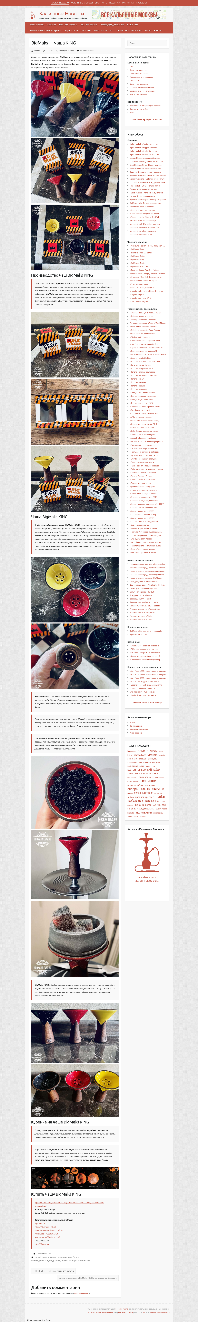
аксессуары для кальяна (139, 762)
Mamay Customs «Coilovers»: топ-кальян (147, 179)
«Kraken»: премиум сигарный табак (145, 313)
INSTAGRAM (128, 3)
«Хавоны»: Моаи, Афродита (142, 287)
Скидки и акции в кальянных (142, 91)
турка (49, 1261)
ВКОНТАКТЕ (101, 3)
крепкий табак (150, 769)
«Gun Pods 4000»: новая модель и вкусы (148, 674)
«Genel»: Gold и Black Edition (142, 480)
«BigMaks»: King (137, 260)
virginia (153, 754)
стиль (44, 1261)
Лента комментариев (139, 729)
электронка (158, 813)
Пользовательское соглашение (100, 1312)
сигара (130, 793)
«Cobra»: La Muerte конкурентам (144, 521)
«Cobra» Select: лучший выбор (143, 514)
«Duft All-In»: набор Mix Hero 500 (144, 414)
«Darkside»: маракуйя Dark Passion (145, 330)
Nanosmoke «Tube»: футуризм (143, 231)
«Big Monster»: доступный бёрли (144, 455)
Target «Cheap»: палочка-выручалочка (146, 193)
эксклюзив (85, 1261)
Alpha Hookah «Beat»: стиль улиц (144, 144)
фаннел (56, 1261)
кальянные (150, 766)
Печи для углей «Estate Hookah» (144, 581)
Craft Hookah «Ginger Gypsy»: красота (146, 161)
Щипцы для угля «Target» (141, 599)
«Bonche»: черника (138, 382)
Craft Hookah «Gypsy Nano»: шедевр (145, 165)
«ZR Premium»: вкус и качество (143, 448)
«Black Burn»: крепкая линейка (143, 327)
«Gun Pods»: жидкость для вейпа (144, 681)
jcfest (129, 755)
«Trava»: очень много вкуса (142, 462)
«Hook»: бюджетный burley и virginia (145, 535)
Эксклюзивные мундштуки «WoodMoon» (147, 567)
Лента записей (136, 726)
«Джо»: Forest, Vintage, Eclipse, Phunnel (147, 274)
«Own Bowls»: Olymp (139, 301)
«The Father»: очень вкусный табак (145, 341)
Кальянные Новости (61, 13)
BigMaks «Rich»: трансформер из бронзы (148, 200)
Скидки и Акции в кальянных (77, 30)
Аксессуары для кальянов (141, 77)
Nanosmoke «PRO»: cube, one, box (145, 224)
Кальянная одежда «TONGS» (143, 592)
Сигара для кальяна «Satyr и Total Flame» (148, 323)
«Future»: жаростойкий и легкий (143, 528)
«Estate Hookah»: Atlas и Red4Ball (144, 217)
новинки (47, 1257)
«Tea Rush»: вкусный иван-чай (143, 473)
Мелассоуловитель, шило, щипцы (145, 606)
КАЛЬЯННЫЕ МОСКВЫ (82, 3)
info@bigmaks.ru (42, 1244)
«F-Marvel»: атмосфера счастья (144, 649)
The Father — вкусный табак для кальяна (53, 1271)
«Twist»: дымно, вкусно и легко (143, 494)
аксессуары (152, 759)
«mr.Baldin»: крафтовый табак (143, 553)
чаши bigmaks (73, 1261)
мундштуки (131, 777)
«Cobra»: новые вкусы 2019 (142, 518)
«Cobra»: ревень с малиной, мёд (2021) (147, 504)
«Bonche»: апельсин (138, 389)
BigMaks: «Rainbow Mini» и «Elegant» (146, 631)
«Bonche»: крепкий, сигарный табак (145, 361)
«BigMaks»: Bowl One (139, 267)
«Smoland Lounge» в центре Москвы (145, 653)
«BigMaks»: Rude (137, 263)
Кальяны (51, 24)
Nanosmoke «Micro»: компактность (145, 227)
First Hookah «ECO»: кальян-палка (145, 186)
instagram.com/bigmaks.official (49, 1230)
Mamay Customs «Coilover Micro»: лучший (148, 175)
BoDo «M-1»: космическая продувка (145, 172)
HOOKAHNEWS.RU (60, 3)
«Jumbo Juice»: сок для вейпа (143, 695)
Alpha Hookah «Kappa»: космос (143, 148)
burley (153, 751)
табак (161, 797)
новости (55, 1257)
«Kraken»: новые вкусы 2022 (142, 316)
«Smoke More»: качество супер (143, 281)
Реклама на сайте (125, 1312)
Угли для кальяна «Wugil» (141, 616)
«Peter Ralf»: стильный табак (142, 334)
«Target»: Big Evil (137, 294)
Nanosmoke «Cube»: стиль (141, 234)
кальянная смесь (136, 766)
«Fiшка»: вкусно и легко (140, 483)
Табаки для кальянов (139, 73)
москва (153, 773)
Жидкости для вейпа (139, 109)
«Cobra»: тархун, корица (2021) (143, 507)
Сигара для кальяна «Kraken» (143, 320)
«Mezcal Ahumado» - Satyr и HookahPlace (148, 354)
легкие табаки (133, 774)
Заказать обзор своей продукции (45, 30)
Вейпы (132, 113)
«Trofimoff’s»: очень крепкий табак (145, 407)
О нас (148, 30)
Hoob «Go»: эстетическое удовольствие (147, 182)
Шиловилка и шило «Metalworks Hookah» (148, 585)
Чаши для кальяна (88, 24)
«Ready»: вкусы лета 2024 (141, 400)
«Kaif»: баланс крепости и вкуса (144, 431)
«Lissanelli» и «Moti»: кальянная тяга (146, 685)
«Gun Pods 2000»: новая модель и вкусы (148, 678)
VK (144, 1312)
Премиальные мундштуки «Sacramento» (147, 564)
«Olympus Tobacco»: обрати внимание (146, 347)
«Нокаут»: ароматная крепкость (143, 490)
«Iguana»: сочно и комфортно (142, 487)
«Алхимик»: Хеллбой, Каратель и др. (146, 277)
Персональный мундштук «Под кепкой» (147, 574)
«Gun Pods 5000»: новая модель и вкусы (148, 671)
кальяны (133, 769)
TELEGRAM (114, 3)
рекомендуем (65, 1257)
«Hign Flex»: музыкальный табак (144, 344)
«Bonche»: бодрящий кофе (141, 368)
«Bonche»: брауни (137, 386)
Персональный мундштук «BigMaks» (146, 578)
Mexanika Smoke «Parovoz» (142, 207)
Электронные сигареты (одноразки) (145, 106)
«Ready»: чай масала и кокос (142, 393)
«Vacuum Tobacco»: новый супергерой (146, 441)
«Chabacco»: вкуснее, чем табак (144, 500)
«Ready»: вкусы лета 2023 (141, 403)
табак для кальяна (143, 800)
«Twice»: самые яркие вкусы (142, 434)
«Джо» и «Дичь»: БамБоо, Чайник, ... (146, 270)
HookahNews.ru (37, 24)
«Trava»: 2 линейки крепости (142, 688)
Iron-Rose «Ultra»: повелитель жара (145, 168)
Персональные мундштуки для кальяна (147, 571)
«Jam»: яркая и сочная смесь (143, 445)
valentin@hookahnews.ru (159, 1312)
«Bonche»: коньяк (137, 379)
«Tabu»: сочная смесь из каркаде (144, 466)
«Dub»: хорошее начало (140, 525)
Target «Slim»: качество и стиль (143, 189)
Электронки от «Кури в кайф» (143, 692)
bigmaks (38, 1257)
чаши (63, 1261)
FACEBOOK (141, 3)
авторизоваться (81, 1293)
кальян (156, 762)
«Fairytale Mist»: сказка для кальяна (145, 532)
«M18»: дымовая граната (140, 417)
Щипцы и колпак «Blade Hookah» (144, 602)
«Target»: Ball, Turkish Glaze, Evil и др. (146, 291)
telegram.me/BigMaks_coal (47, 1237)
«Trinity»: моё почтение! (140, 337)
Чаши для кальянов (138, 70)
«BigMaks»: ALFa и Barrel (141, 253)
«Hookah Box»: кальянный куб (143, 221)
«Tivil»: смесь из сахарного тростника (146, 469)
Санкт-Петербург (139, 759)
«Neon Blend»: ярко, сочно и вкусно (145, 542)
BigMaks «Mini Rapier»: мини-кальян (145, 203)
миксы (144, 773)
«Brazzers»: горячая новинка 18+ (144, 351)
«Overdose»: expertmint (140, 410)
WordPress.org (136, 733)
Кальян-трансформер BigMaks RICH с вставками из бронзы (87, 1278)
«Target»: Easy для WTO (140, 298)
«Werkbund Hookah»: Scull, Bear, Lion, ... (147, 246)
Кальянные (132, 24)
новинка (136, 782)
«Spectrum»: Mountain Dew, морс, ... (145, 421)
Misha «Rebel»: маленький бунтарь (145, 158)
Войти (132, 722)
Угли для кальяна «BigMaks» (142, 613)
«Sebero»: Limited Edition (140, 358)
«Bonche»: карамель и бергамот (144, 375)
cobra (161, 751)
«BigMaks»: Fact (137, 249)
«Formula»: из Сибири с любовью (144, 452)
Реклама (158, 30)
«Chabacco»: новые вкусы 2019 (143, 497)
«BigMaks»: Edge (137, 256)
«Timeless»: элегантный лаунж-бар (145, 660)
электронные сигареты (136, 816)
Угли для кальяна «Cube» (141, 620)
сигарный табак (143, 792)
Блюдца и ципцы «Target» (141, 595)
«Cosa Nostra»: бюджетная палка (144, 214)
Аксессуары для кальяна (112, 24)
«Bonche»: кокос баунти (140, 365)
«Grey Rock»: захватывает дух (143, 459)
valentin (37, 51)
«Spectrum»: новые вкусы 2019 (143, 424)
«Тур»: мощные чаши (139, 284)
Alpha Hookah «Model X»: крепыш (144, 154)
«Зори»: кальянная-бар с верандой (145, 656)
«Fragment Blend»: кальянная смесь (145, 546)
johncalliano (139, 755)
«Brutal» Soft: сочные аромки (142, 549)
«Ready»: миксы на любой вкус (143, 396)
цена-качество (143, 804)
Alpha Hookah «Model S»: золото (144, 151)
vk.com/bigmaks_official (45, 1227)
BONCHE (143, 751)
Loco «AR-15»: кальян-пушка (142, 196)
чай (154, 805)
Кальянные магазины (139, 84)
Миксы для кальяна (103, 30)
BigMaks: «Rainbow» (138, 634)
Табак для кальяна (68, 24)
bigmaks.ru (40, 1223)
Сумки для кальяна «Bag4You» (143, 588)
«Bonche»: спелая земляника (142, 372)
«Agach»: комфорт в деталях (142, 210)
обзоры (132, 789)
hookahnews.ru (122, 1309)
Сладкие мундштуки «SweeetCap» (145, 609)
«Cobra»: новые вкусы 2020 (142, 511)
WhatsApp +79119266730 (46, 1234)
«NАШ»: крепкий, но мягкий (142, 427)
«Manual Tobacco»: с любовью (143, 438)
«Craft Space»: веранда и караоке (144, 646)
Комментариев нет (87, 51)
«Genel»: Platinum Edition (140, 476)
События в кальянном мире (129, 30)
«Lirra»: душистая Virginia (141, 539)
